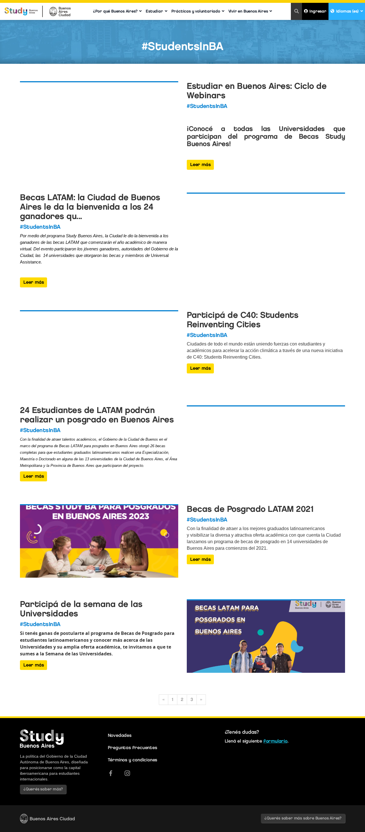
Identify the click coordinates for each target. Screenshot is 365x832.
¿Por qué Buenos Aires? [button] (115, 11)
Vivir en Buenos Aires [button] (248, 11)
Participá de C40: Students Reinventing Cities (242, 320)
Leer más (200, 164)
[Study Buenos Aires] (21, 9)
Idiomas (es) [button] (347, 11)
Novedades (119, 735)
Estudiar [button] (154, 11)
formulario (275, 741)
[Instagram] (127, 773)
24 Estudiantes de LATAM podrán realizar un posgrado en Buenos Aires (97, 415)
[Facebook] (111, 773)
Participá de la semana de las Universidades (81, 609)
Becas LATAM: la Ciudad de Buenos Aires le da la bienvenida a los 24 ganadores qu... (90, 206)
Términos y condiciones (132, 760)
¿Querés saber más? (43, 789)
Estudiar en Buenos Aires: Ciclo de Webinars (257, 91)
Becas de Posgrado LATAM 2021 (250, 509)
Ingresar (317, 11)
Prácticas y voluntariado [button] (195, 11)
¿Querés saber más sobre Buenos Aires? (303, 818)
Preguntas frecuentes (132, 747)
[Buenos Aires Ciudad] (60, 9)
